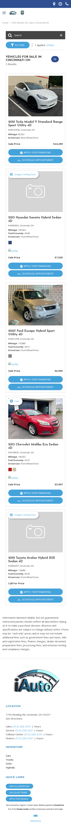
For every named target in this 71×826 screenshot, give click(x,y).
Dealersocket (23, 809)
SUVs (9, 763)
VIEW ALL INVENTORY (19, 786)
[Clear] (50, 45)
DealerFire (59, 805)
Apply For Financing (37, 152)
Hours (37, 726)
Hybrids (10, 767)
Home (5, 22)
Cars (8, 755)
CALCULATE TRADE (18, 792)
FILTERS (19, 45)
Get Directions (14, 718)
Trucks (9, 759)
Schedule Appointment (38, 160)
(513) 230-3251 (22, 726)
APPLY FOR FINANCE (19, 798)
